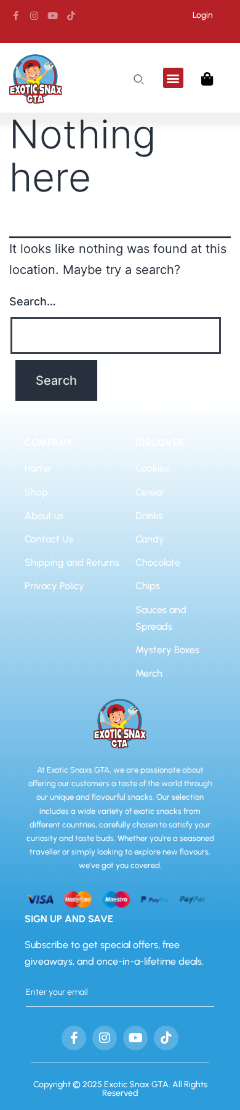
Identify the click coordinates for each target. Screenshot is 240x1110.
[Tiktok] (71, 15)
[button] (173, 78)
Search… (32, 301)
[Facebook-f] (15, 15)
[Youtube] (52, 15)
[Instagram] (34, 15)
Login (203, 15)
